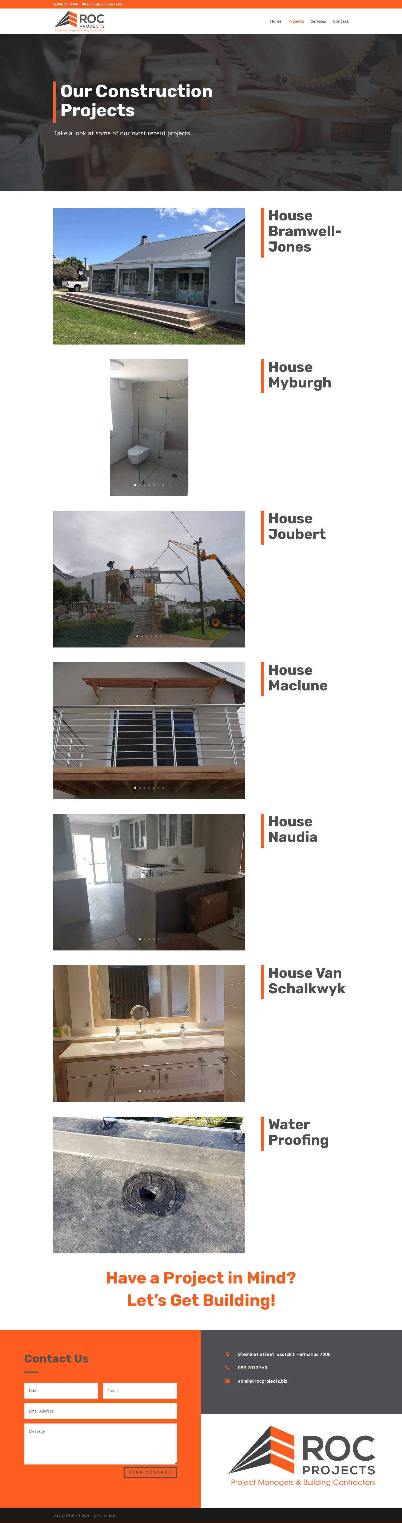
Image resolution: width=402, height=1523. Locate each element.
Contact (341, 21)
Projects (296, 21)
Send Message (150, 1472)
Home (275, 21)
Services (318, 21)
